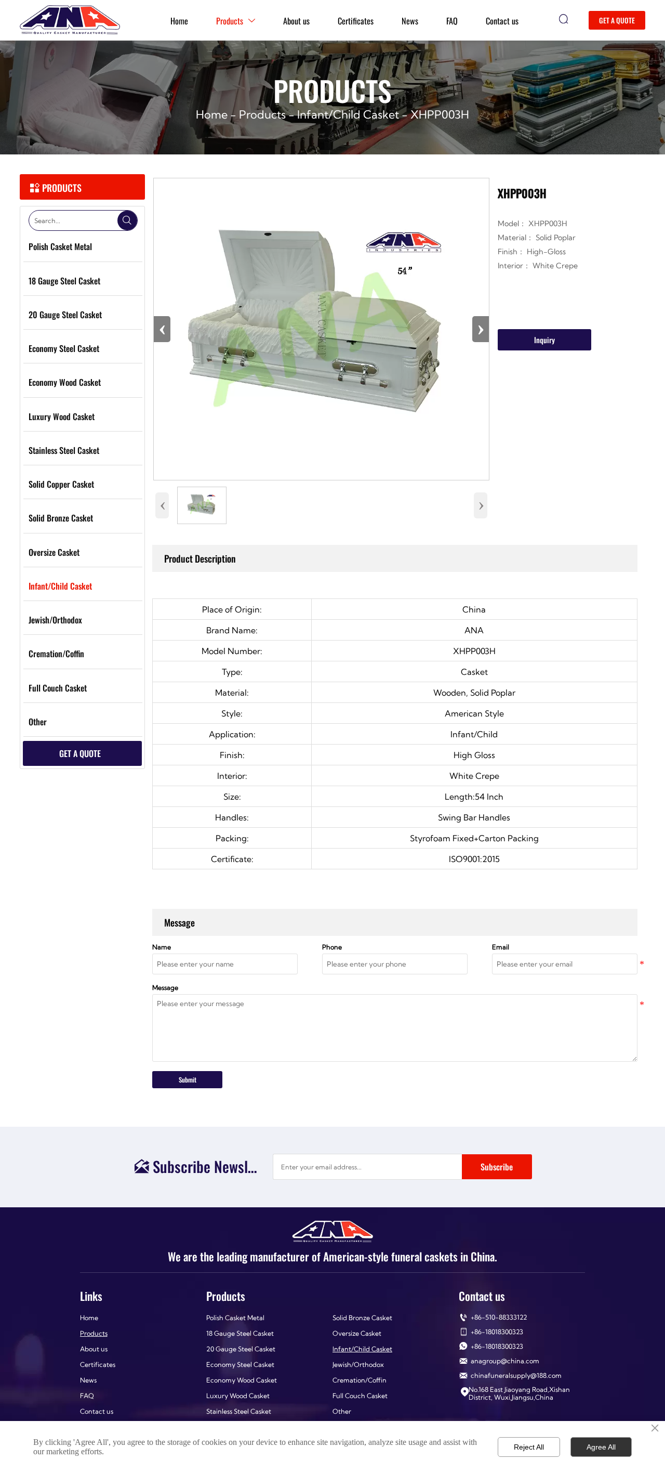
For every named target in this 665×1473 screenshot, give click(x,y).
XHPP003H (439, 114)
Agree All (601, 1447)
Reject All (529, 1447)
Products (262, 114)
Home (212, 114)
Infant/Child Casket (348, 114)
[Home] (70, 20)
